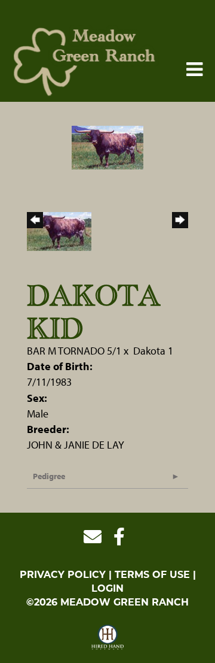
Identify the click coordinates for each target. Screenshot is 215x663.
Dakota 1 (153, 351)
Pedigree (49, 476)
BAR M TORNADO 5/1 (74, 351)
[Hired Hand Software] (107, 638)
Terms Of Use (152, 574)
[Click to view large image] (107, 146)
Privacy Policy (63, 574)
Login (107, 588)
